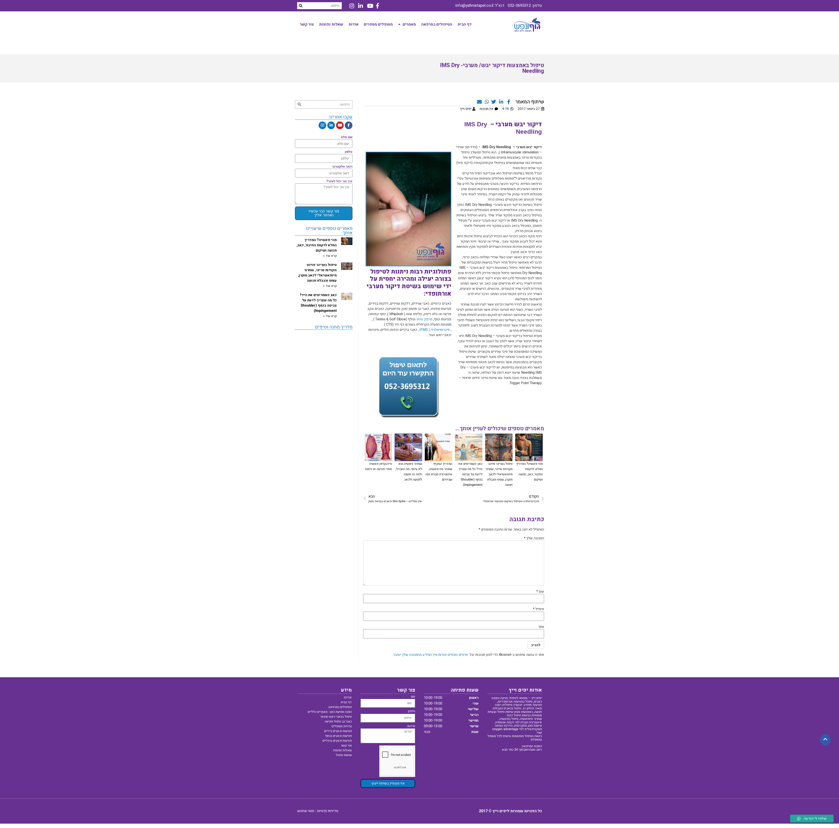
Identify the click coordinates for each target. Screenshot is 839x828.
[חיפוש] (300, 5)
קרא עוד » (330, 255)
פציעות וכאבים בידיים (338, 731)
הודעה (411, 726)
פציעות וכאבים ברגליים (337, 740)
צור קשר (307, 24)
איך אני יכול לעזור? (339, 181)
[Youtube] (340, 125)
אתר (541, 626)
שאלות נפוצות (331, 24)
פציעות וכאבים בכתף (338, 736)
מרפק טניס (424, 319)
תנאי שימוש (305, 811)
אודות (353, 24)
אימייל (538, 609)
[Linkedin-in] (331, 125)
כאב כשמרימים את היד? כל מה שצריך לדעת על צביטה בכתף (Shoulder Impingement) (470, 474)
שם (540, 591)
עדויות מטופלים (342, 726)
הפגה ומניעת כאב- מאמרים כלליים (330, 712)
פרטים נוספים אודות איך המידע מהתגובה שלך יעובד (430, 654)
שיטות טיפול (344, 755)
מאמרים (409, 24)
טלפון (348, 152)
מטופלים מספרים (378, 24)
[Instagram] (322, 125)
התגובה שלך (534, 538)
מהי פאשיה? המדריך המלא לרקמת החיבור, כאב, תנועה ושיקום (316, 245)
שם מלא (346, 137)
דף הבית (465, 24)
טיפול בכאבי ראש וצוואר (336, 716)
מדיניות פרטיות (327, 811)
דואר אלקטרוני (342, 166)
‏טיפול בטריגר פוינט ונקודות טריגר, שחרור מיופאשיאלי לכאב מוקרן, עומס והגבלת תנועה (499, 474)
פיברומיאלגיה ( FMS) (435, 329)
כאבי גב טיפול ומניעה (338, 721)
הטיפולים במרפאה (436, 24)
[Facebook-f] (348, 125)
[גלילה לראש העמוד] (825, 739)
